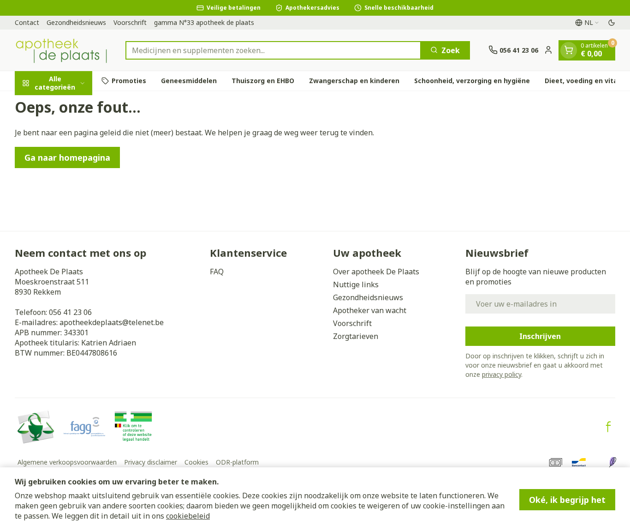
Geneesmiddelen (189, 80)
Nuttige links (356, 284)
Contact (27, 22)
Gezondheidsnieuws (76, 22)
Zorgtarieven (355, 336)
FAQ (217, 271)
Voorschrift (130, 22)
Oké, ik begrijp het (567, 499)
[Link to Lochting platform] (612, 462)
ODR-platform (237, 462)
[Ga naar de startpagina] (61, 50)
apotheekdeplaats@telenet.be (111, 322)
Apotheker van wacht (369, 310)
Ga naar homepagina (67, 157)
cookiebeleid (188, 516)
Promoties (129, 80)
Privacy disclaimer (150, 462)
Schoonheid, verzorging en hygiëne (472, 80)
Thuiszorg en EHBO (263, 80)
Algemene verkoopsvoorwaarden (67, 462)
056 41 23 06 (70, 312)
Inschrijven (540, 336)
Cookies (196, 462)
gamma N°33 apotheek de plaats (204, 22)
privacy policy (501, 374)
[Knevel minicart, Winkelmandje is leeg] (568, 50)
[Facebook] (608, 427)
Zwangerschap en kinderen (354, 80)
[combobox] (273, 50)
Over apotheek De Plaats (376, 271)
